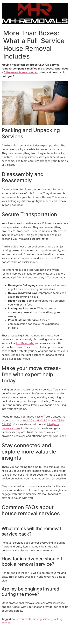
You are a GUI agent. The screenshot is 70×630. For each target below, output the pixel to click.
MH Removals (24, 343)
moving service (42, 619)
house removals (21, 619)
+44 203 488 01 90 (35, 420)
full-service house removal (21, 72)
